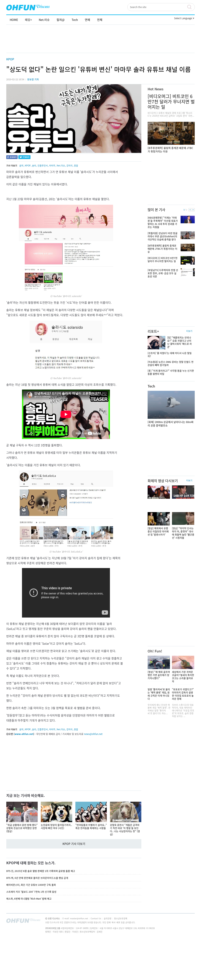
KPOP (10, 59)
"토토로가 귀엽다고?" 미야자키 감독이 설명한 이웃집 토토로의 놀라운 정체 (183, 694)
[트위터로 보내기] (24, 157)
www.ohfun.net (24, 734)
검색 (191, 7)
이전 (190, 209)
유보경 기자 (33, 79)
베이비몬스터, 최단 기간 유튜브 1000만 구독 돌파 (31, 885)
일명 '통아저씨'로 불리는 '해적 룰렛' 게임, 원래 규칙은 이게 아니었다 (159, 694)
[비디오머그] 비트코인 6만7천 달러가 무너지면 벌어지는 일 (171, 101)
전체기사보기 (188, 921)
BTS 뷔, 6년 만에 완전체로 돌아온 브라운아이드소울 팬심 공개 (37, 878)
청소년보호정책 (120, 918)
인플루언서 (43, 165)
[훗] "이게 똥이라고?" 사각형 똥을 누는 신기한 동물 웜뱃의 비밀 (171, 372)
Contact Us (96, 918)
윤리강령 (108, 918)
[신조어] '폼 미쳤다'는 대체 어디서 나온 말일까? (170, 354)
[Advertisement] (100, 42)
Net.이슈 (61, 165)
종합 (76, 165)
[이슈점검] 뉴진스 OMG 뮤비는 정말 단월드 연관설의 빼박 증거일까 (170, 363)
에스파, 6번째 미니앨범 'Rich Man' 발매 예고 (29, 898)
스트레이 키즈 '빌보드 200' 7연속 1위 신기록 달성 (31, 891)
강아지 (69, 165)
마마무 (52, 165)
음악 (21, 165)
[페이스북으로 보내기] (12, 157)
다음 (193, 209)
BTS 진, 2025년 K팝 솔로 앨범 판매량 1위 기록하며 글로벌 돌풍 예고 (40, 871)
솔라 (34, 165)
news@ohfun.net (93, 734)
